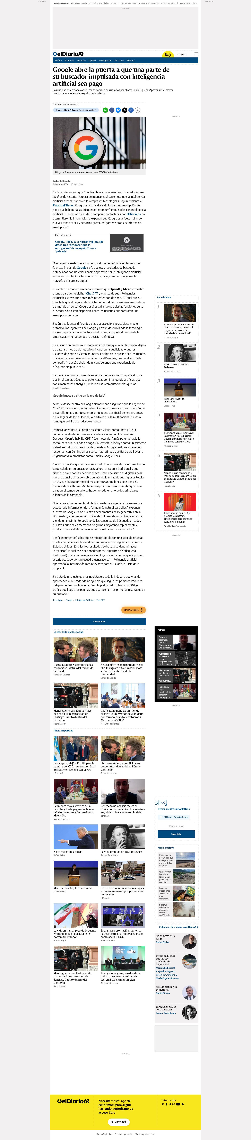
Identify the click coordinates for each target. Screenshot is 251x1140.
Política (58, 60)
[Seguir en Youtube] (178, 1104)
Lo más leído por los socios (68, 631)
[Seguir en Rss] (182, 1104)
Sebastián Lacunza (62, 674)
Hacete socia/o (168, 55)
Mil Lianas (119, 60)
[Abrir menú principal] (196, 54)
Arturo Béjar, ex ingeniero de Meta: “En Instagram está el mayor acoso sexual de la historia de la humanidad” (122, 669)
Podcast (131, 60)
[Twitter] (124, 110)
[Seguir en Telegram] (170, 1104)
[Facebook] (111, 110)
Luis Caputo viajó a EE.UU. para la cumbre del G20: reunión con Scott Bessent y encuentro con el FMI (75, 766)
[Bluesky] (118, 110)
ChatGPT (92, 293)
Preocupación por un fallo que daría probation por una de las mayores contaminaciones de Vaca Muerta (166, 860)
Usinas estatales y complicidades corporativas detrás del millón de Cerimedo (73, 668)
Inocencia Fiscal (173, 3)
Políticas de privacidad (123, 1134)
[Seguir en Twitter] (163, 1104)
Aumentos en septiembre (141, 3)
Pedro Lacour (60, 723)
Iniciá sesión (182, 55)
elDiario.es (134, 214)
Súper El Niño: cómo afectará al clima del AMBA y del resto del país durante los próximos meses (165, 910)
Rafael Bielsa (59, 855)
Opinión (92, 60)
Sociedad (81, 60)
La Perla (121, 3)
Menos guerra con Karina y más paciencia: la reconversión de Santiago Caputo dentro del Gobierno (72, 715)
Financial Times (63, 205)
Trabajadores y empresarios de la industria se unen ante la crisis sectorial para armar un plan (120, 976)
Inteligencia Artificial (84, 600)
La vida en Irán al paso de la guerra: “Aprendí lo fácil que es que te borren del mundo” (75, 934)
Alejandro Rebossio (109, 983)
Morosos (84, 3)
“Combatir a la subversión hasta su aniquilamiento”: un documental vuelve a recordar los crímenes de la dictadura (166, 659)
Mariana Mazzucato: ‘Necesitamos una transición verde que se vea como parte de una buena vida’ (165, 893)
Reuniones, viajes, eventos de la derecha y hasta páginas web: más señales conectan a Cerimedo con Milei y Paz (74, 810)
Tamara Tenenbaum (109, 855)
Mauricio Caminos (61, 819)
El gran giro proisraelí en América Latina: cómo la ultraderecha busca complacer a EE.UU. (122, 934)
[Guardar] (137, 110)
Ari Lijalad (128, 3)
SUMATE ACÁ (118, 1122)
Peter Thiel (92, 3)
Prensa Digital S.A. (104, 1134)
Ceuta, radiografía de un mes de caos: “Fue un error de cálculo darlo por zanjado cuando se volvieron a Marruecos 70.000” (122, 715)
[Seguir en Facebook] (166, 1104)
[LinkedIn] (131, 110)
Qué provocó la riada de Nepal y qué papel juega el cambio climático (165, 877)
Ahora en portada (63, 730)
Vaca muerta (154, 3)
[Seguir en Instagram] (173, 1104)
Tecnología (57, 600)
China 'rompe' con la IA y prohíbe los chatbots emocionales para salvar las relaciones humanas (178, 517)
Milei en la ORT (75, 3)
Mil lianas (194, 3)
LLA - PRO (163, 3)
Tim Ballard (114, 3)
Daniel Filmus (59, 891)
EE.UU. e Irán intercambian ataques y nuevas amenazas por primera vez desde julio (122, 891)
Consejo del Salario (103, 3)
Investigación (105, 60)
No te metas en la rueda (68, 851)
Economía (69, 60)
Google (81, 267)
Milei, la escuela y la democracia (73, 888)
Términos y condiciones (145, 1134)
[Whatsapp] (105, 110)
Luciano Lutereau (184, 3)
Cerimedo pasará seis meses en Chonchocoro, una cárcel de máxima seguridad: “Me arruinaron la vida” (123, 809)
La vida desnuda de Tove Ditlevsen (121, 851)
